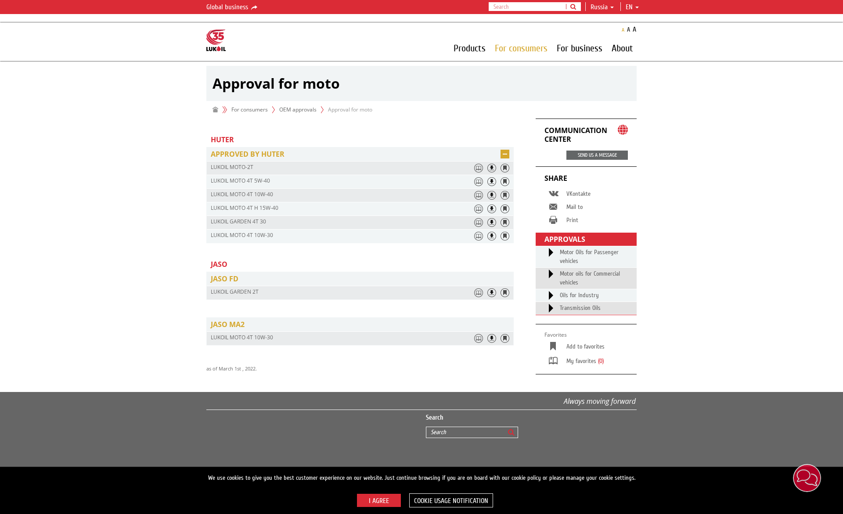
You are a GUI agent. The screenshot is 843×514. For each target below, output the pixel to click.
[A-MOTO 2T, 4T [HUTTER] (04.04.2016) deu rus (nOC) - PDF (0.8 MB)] (491, 168)
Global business (228, 7)
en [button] (630, 7)
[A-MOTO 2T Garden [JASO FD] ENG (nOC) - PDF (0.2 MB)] (491, 292)
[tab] (360, 154)
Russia (599, 7)
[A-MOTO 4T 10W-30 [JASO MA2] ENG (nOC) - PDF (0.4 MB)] (491, 338)
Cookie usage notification (451, 501)
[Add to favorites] (505, 168)
